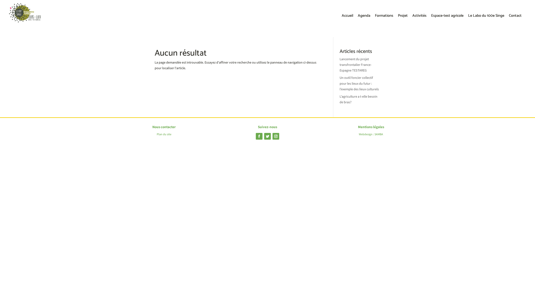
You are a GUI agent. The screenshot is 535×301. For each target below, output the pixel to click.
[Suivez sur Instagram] (276, 136)
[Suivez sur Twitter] (267, 136)
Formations (384, 16)
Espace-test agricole (447, 16)
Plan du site (164, 134)
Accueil (347, 16)
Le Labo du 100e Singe (486, 16)
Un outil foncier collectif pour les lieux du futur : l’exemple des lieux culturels (359, 83)
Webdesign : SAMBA (371, 134)
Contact (515, 16)
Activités (419, 16)
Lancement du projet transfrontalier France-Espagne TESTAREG (356, 65)
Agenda (364, 16)
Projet (403, 16)
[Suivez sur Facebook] (259, 136)
